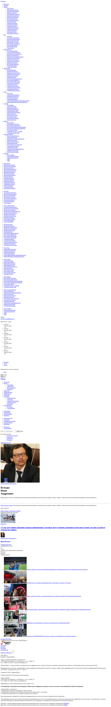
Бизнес (6, 383)
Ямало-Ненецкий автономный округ (17, 102)
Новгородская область (13, 61)
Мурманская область (13, 59)
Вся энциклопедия (12, 435)
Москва (6, 5)
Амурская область (12, 137)
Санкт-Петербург (12, 67)
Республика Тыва (12, 117)
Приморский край (12, 143)
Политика (6, 382)
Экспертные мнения (12, 401)
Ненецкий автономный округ (15, 57)
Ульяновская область (13, 89)
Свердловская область (13, 95)
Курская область (11, 21)
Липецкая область (12, 23)
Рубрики (3, 379)
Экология (6, 395)
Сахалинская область (13, 146)
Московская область (12, 10)
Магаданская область (13, 141)
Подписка (10, 407)
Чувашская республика (13, 90)
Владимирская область (13, 14)
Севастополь (10, 48)
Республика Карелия (13, 64)
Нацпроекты (7, 393)
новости (3, 377)
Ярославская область (13, 33)
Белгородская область (13, 11)
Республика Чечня (12, 130)
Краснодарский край (13, 40)
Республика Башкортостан (14, 78)
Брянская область (12, 13)
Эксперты (6, 396)
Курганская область (12, 98)
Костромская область (13, 20)
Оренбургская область (13, 74)
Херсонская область (12, 158)
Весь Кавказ (10, 122)
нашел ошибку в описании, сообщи (10, 511)
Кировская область (12, 71)
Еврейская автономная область (15, 138)
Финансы (9, 389)
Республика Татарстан (13, 83)
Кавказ (6, 121)
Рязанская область (12, 26)
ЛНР (8, 159)
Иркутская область (12, 108)
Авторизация (4, 650)
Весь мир (6, 4)
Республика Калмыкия (13, 43)
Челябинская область (13, 96)
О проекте (3, 645)
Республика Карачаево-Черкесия (16, 128)
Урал (5, 92)
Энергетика (10, 386)
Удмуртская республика (13, 87)
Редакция (3, 648)
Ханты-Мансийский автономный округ (18, 100)
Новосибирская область (13, 112)
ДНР (8, 160)
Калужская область (12, 18)
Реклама (6, 362)
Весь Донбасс (11, 155)
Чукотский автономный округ (15, 149)
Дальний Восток (8, 134)
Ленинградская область (13, 58)
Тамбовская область (12, 29)
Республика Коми (12, 65)
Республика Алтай (12, 115)
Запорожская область (13, 156)
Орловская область (12, 24)
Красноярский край (12, 111)
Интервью (10, 404)
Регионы (3, 1)
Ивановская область (12, 17)
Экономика (10, 385)
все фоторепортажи (6, 639)
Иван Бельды (5, 541)
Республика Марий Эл (13, 80)
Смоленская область (12, 27)
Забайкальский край (12, 150)
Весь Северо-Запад (12, 51)
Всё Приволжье (11, 70)
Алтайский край (11, 106)
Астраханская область (13, 37)
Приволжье (7, 68)
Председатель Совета (6, 505)
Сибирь (6, 103)
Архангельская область (13, 52)
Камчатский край (12, 140)
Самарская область (12, 84)
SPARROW (66, 703)
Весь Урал (10, 93)
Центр (5, 7)
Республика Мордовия (13, 81)
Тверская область (12, 30)
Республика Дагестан (13, 124)
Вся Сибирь (10, 105)
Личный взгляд (11, 402)
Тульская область (12, 32)
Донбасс (6, 153)
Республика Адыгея (12, 42)
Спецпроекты (8, 405)
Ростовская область (12, 45)
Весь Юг (9, 36)
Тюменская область (12, 99)
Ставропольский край (13, 133)
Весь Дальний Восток (13, 136)
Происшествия (8, 392)
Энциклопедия (11, 398)
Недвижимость (11, 388)
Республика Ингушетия (13, 125)
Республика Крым (12, 46)
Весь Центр (10, 8)
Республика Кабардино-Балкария (16, 127)
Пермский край (11, 77)
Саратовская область (13, 86)
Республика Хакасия (13, 118)
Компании (10, 438)
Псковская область (12, 62)
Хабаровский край (12, 147)
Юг (5, 35)
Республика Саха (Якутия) (14, 144)
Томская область (11, 119)
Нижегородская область (13, 73)
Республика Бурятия (12, 152)
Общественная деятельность (8, 483)
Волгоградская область (13, 39)
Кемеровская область (13, 109)
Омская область (11, 114)
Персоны (9, 437)
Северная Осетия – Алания (14, 131)
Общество (7, 390)
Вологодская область (13, 55)
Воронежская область (13, 16)
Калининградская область (14, 54)
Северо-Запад (7, 49)
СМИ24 (65, 705)
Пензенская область (12, 76)
